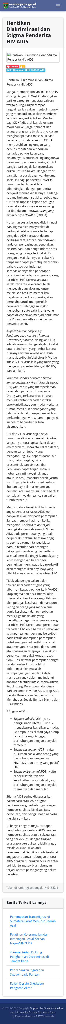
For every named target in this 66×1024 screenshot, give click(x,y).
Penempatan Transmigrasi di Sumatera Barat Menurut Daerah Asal (33, 921)
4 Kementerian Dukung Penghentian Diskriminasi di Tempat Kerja (29, 956)
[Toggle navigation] (58, 5)
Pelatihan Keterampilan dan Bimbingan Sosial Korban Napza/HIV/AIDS (29, 938)
